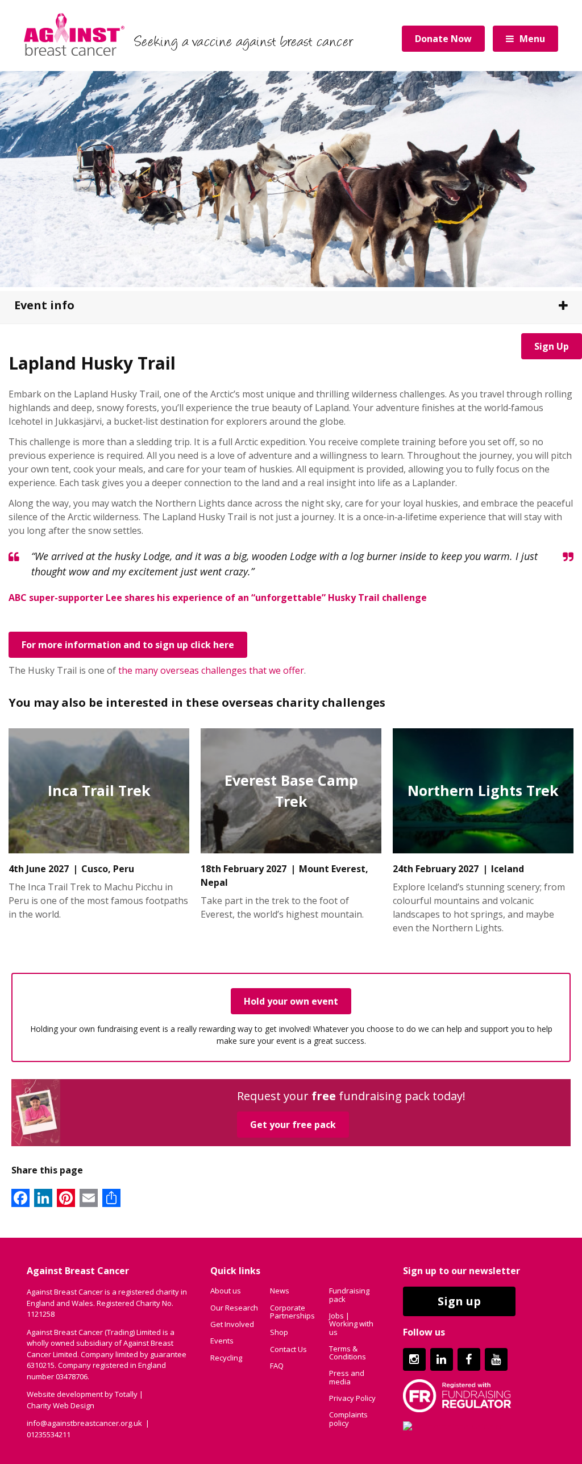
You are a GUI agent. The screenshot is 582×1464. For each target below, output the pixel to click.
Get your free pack (293, 1124)
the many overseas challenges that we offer (211, 670)
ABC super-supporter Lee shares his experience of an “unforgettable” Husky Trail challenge (218, 597)
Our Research (234, 1308)
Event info (44, 305)
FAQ (277, 1366)
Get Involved (232, 1324)
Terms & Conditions (347, 1352)
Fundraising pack (349, 1294)
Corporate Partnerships (292, 1312)
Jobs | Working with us (351, 1323)
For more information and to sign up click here (128, 644)
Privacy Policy (352, 1398)
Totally (126, 1394)
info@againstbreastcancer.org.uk (84, 1423)
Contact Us (288, 1349)
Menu (532, 38)
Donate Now (443, 38)
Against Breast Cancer (74, 34)
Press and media (346, 1377)
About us (225, 1290)
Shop (279, 1332)
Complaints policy (348, 1418)
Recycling (226, 1358)
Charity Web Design (60, 1405)
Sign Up (551, 346)
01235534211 (48, 1434)
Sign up (459, 1301)
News (279, 1290)
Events (222, 1341)
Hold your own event (291, 1001)
